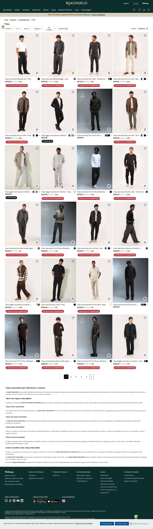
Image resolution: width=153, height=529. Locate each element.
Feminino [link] (26, 10)
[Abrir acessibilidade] (3, 27)
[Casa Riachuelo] (135, 3)
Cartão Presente (129, 475)
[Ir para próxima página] (91, 376)
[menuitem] (7, 10)
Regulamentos (104, 492)
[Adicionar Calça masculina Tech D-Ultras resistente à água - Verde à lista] (109, 318)
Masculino (13, 20)
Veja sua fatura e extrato (12, 481)
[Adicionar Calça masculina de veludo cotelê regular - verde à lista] (73, 318)
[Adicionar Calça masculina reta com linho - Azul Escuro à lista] (109, 205)
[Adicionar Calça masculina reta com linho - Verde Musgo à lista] (145, 92)
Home (6, 20)
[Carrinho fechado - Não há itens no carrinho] (148, 10)
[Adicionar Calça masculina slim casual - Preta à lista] (73, 261)
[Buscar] (134, 10)
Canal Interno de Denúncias (108, 487)
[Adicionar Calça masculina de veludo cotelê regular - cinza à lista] (37, 205)
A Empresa (32, 475)
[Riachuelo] (76, 3)
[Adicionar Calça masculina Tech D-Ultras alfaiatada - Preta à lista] (109, 148)
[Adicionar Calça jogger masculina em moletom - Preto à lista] (73, 92)
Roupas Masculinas (24, 20)
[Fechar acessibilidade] (5, 23)
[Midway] (145, 3)
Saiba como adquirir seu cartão (14, 478)
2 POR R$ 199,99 (47, 141)
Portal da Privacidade (106, 481)
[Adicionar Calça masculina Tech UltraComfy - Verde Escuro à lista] (109, 92)
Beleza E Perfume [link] (65, 10)
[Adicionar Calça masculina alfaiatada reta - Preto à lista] (37, 35)
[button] (139, 523)
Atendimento (104, 475)
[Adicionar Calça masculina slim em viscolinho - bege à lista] (109, 261)
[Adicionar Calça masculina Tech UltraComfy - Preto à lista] (145, 261)
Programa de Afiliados (130, 481)
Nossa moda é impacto (83, 475)
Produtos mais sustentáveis (84, 478)
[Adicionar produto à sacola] (37, 73)
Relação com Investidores (36, 478)
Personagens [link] (86, 10)
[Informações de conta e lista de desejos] (144, 10)
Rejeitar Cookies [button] (122, 524)
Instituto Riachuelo (81, 481)
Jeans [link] (53, 10)
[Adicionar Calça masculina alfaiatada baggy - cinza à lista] (73, 35)
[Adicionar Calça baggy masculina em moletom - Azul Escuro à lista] (145, 318)
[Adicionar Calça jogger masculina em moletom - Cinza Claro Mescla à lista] (37, 148)
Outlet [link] (17, 10)
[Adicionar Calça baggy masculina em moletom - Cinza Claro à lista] (73, 148)
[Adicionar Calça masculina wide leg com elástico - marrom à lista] (145, 205)
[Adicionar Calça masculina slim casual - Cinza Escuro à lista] (109, 35)
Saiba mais (56, 475)
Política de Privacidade (84, 523)
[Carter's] (126, 3)
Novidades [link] (7, 10)
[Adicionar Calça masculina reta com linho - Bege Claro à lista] (145, 35)
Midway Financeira (10, 475)
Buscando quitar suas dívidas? (14, 484)
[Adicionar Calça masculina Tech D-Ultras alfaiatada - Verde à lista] (73, 205)
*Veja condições (98, 14)
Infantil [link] (45, 10)
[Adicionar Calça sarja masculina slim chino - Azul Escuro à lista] (145, 148)
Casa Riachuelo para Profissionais (134, 478)
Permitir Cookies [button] (107, 524)
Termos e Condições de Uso (108, 490)
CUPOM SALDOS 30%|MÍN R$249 (16, 85)
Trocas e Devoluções (106, 478)
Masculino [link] (36, 10)
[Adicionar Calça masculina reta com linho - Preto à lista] (37, 92)
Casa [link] (77, 10)
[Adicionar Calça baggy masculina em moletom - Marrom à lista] (37, 261)
